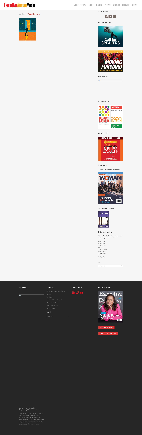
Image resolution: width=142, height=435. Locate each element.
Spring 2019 (101, 251)
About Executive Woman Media (56, 291)
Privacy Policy (51, 308)
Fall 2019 (101, 247)
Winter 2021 (102, 243)
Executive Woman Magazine (55, 300)
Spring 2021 (101, 241)
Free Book (49, 297)
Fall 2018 (101, 255)
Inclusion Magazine (52, 306)
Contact (49, 294)
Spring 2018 (101, 257)
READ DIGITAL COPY (106, 327)
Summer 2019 (102, 249)
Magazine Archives (52, 303)
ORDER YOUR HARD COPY (108, 333)
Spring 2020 (101, 245)
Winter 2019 (102, 253)
